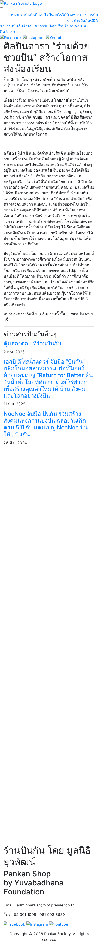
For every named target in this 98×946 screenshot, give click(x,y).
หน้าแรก (18, 14)
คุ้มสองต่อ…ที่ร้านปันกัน (32, 343)
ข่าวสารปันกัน (78, 20)
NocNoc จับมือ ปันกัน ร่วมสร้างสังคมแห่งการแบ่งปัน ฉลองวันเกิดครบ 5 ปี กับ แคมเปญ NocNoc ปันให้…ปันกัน (46, 424)
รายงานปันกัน (11, 26)
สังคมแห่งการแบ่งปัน (40, 26)
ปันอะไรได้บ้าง (61, 14)
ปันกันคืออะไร (37, 14)
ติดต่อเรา (7, 31)
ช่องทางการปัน (85, 14)
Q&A (94, 20)
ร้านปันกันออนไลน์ (73, 26)
